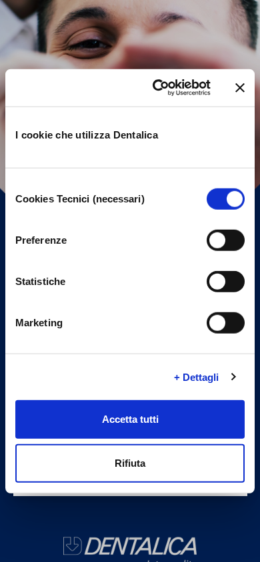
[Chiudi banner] (240, 88)
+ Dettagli (196, 376)
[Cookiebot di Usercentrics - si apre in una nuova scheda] (158, 88)
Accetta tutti (130, 419)
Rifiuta (130, 462)
